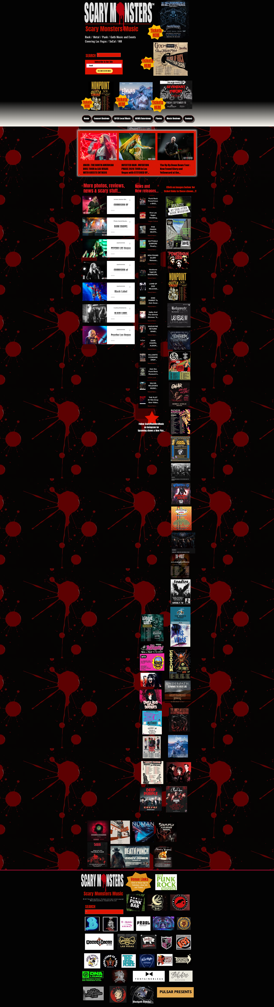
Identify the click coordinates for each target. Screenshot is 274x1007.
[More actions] (130, 200)
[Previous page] (144, 412)
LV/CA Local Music (153, 378)
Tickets (157, 102)
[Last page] (160, 412)
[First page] (139, 412)
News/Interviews (153, 207)
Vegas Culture (153, 221)
